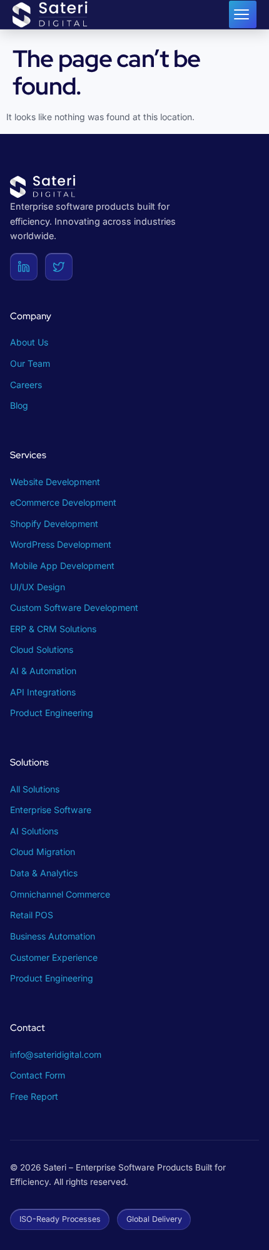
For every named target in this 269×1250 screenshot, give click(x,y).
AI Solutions (34, 831)
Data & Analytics (44, 873)
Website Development (55, 481)
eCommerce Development (63, 502)
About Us (29, 342)
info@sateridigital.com (55, 1054)
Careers (26, 384)
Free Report (34, 1096)
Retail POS (31, 914)
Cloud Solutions (41, 649)
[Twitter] (59, 266)
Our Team (30, 363)
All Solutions (34, 789)
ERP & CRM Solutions (53, 628)
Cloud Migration (42, 851)
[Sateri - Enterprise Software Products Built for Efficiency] (51, 14)
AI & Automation (43, 670)
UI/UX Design (37, 586)
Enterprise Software (50, 809)
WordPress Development (60, 544)
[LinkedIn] (24, 266)
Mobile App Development (62, 565)
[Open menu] (242, 14)
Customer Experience (54, 957)
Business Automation (52, 936)
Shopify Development (54, 523)
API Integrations (43, 692)
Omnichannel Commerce (60, 894)
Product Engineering (51, 712)
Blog (19, 405)
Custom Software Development (74, 607)
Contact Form (37, 1075)
